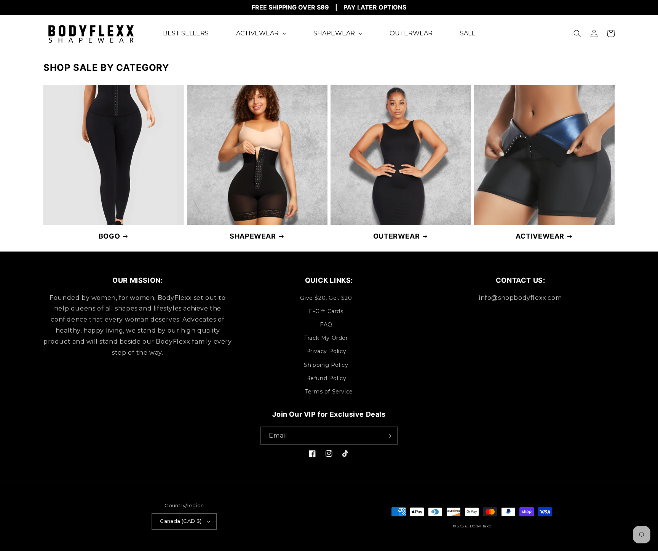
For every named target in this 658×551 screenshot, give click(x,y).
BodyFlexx (480, 526)
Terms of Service (329, 391)
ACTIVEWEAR (540, 236)
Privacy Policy (326, 351)
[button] (577, 33)
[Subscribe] (388, 436)
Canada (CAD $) (181, 521)
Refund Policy (326, 378)
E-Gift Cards (326, 311)
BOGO (109, 236)
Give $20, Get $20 (326, 298)
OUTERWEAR (396, 236)
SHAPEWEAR (253, 236)
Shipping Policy (326, 364)
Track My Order (326, 337)
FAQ (326, 324)
